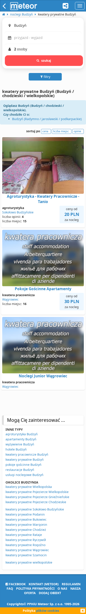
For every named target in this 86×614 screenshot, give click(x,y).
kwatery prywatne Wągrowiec (27, 550)
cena (45, 131)
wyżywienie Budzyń (20, 444)
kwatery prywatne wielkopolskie (29, 562)
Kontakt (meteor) (44, 584)
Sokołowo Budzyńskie (18, 212)
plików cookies (47, 610)
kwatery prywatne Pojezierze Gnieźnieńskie (37, 497)
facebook (17, 584)
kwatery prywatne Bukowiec (26, 519)
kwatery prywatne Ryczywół (26, 540)
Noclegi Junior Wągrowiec (43, 375)
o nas (62, 588)
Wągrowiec (10, 299)
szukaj (46, 60)
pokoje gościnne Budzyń (23, 464)
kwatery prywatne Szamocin (26, 555)
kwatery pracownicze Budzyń (27, 454)
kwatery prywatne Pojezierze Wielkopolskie (37, 492)
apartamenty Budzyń (21, 439)
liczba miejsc (61, 131)
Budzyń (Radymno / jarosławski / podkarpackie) (47, 119)
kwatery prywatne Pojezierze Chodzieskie (36, 502)
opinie (77, 131)
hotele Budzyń (16, 449)
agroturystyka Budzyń (22, 434)
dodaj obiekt (50, 593)
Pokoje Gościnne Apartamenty (43, 288)
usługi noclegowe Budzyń (24, 475)
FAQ (10, 588)
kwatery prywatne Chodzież (26, 530)
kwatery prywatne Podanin (25, 514)
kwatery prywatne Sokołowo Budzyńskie (35, 509)
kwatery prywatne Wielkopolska (29, 487)
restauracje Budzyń (20, 470)
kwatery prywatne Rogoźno (25, 545)
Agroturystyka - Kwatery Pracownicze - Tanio (43, 199)
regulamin (71, 584)
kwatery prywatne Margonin (26, 524)
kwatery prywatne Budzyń (25, 459)
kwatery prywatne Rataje (24, 535)
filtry (46, 77)
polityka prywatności (35, 588)
